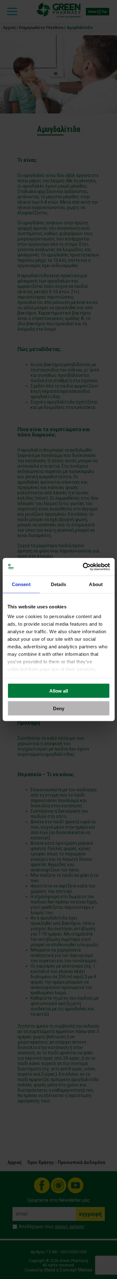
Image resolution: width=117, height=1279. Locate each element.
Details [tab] (58, 584)
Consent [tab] (21, 584)
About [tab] (96, 584)
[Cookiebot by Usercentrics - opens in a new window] (83, 567)
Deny (58, 708)
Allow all (58, 690)
